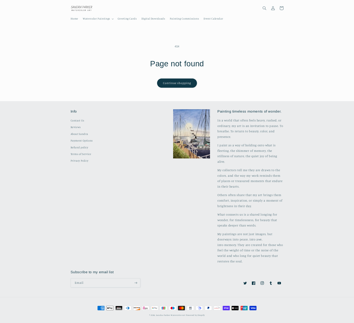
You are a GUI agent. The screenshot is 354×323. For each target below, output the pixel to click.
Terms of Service (81, 154)
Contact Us (77, 120)
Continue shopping (177, 83)
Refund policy (79, 147)
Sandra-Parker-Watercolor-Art (170, 315)
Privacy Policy (79, 160)
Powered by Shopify (195, 315)
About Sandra (79, 133)
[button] (98, 19)
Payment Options (82, 140)
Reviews (76, 127)
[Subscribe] (135, 282)
